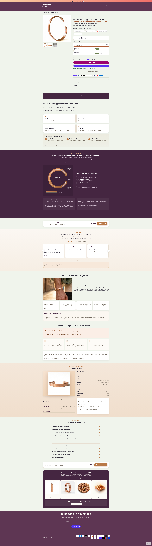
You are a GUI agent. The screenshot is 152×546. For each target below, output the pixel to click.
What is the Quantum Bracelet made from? (61, 426)
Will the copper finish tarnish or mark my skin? (62, 448)
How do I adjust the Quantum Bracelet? (60, 435)
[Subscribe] (85, 521)
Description (76, 79)
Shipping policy (82, 541)
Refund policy (62, 541)
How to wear (76, 82)
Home (44, 12)
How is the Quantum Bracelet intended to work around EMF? (65, 438)
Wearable (48, 12)
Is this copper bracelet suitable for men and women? (63, 432)
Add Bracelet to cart (76, 504)
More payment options (91, 73)
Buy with (91, 65)
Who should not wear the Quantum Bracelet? (62, 454)
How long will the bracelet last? (58, 457)
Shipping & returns (77, 88)
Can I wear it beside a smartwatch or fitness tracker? (63, 451)
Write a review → (77, 265)
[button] (106, 5)
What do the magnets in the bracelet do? (60, 441)
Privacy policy (68, 541)
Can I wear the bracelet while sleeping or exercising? (63, 445)
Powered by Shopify (55, 541)
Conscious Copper (48, 541)
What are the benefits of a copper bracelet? (61, 429)
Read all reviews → (76, 260)
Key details (76, 85)
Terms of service (75, 541)
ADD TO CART (91, 62)
